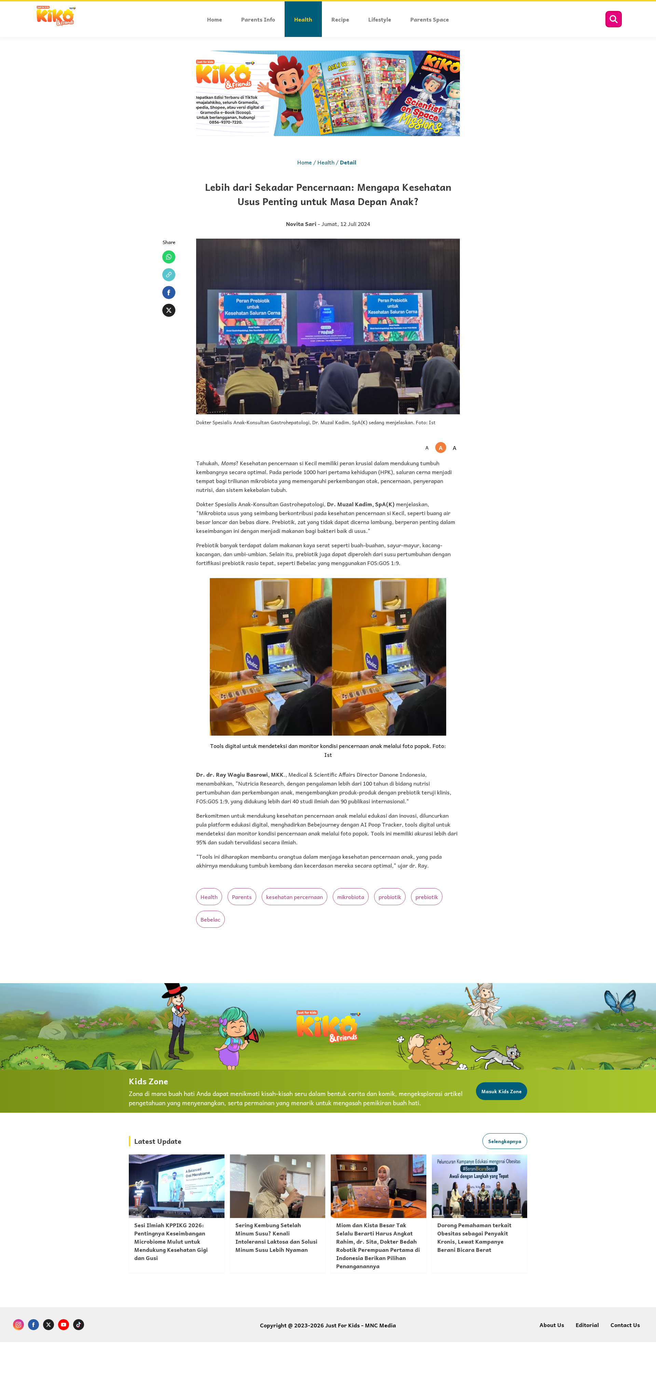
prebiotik (426, 896)
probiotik (390, 896)
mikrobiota (350, 896)
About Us (551, 1324)
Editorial (587, 1324)
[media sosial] (18, 1325)
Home (304, 162)
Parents (242, 896)
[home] (56, 24)
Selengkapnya (504, 1141)
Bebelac (210, 919)
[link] (176, 1213)
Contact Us (625, 1324)
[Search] (613, 19)
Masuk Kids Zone (501, 1091)
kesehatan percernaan (294, 896)
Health (325, 162)
